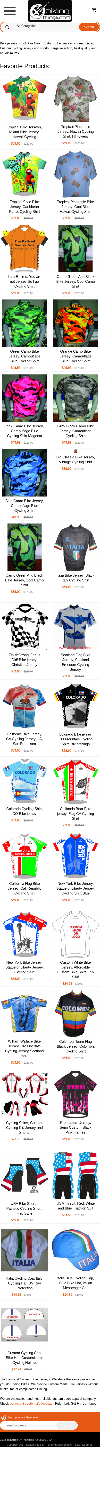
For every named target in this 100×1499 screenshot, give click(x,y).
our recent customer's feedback (32, 1403)
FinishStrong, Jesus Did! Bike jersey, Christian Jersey (24, 660)
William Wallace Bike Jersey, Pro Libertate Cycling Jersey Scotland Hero (24, 1048)
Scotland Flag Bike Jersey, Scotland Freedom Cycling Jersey (75, 662)
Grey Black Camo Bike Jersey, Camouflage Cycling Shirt (75, 431)
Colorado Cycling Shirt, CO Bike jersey (24, 811)
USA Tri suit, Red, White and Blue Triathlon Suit (76, 1205)
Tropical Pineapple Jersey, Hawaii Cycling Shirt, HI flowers (76, 131)
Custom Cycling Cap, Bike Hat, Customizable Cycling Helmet (24, 1358)
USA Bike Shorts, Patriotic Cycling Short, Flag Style (24, 1208)
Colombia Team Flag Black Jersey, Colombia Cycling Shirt (75, 1046)
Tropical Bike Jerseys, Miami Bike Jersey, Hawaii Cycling (24, 132)
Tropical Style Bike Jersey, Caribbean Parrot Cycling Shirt (24, 207)
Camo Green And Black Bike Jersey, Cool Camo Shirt (75, 281)
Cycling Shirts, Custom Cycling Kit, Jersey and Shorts (24, 1128)
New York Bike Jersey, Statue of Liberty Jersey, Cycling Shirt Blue (75, 888)
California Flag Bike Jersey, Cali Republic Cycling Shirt (24, 888)
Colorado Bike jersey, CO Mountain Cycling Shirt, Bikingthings (75, 739)
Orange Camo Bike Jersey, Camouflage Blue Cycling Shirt (76, 356)
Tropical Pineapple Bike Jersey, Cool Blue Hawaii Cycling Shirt (75, 207)
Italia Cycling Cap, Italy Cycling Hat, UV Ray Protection (24, 1283)
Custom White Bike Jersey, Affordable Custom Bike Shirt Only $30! (75, 969)
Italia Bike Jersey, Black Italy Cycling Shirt (75, 577)
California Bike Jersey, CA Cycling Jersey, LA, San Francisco (24, 739)
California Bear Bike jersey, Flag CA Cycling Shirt (75, 813)
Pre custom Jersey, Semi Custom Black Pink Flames (76, 1127)
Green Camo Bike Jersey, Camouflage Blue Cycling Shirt (24, 356)
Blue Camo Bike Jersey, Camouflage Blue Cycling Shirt (24, 506)
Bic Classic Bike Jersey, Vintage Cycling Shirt (75, 459)
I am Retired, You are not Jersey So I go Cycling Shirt (24, 281)
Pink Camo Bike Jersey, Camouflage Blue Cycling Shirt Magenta (24, 431)
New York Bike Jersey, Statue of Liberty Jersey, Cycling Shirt (24, 967)
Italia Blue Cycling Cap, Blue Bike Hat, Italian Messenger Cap (75, 1283)
